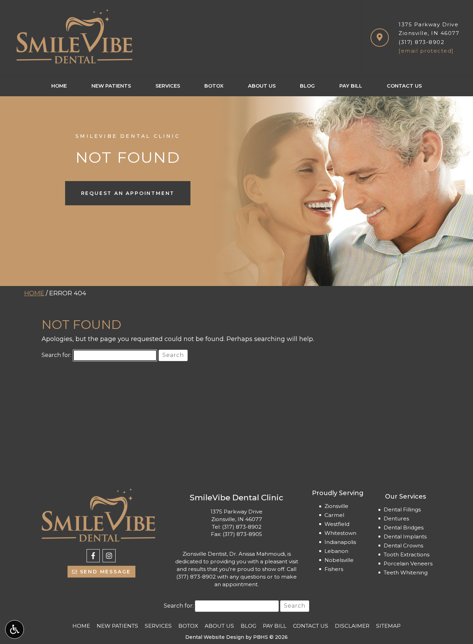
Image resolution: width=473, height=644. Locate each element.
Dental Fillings (402, 509)
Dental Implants (405, 536)
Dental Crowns (403, 545)
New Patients (111, 86)
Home (59, 86)
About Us (262, 86)
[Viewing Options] (14, 629)
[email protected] (426, 50)
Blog (307, 86)
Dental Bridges (403, 527)
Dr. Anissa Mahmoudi (257, 554)
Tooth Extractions (406, 554)
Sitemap (388, 626)
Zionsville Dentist (204, 554)
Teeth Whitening (406, 572)
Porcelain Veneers (408, 563)
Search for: (56, 355)
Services (167, 86)
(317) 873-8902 (421, 42)
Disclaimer (352, 626)
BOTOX (213, 86)
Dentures (396, 518)
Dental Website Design (214, 637)
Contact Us (404, 86)
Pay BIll (350, 86)
